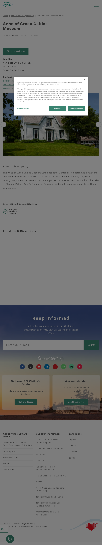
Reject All (57, 108)
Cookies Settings (23, 108)
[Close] (85, 79)
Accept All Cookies (76, 108)
